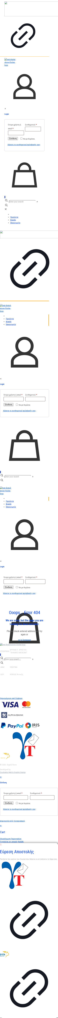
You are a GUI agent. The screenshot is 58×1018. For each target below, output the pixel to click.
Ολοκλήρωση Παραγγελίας (11, 839)
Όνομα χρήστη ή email (14, 127)
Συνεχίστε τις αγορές (9, 841)
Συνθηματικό (31, 125)
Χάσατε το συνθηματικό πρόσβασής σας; (24, 145)
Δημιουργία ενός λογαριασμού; (12, 821)
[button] (24, 682)
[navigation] (29, 833)
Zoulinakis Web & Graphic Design (13, 772)
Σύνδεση (13, 138)
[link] (23, 28)
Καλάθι (21, 841)
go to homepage (24, 640)
